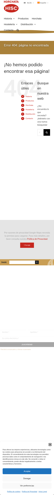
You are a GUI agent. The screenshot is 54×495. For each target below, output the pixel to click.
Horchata (29, 105)
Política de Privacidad (29, 492)
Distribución (30, 114)
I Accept (27, 245)
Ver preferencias (27, 486)
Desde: (4, 262)
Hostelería (30, 109)
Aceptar (27, 471)
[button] (50, 444)
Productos (30, 101)
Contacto (29, 118)
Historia (29, 96)
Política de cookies (13, 492)
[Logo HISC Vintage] (22, 155)
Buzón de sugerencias (15, 359)
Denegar (27, 478)
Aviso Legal (43, 492)
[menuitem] (43, 3)
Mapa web (10, 369)
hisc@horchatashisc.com (16, 309)
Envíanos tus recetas (14, 364)
